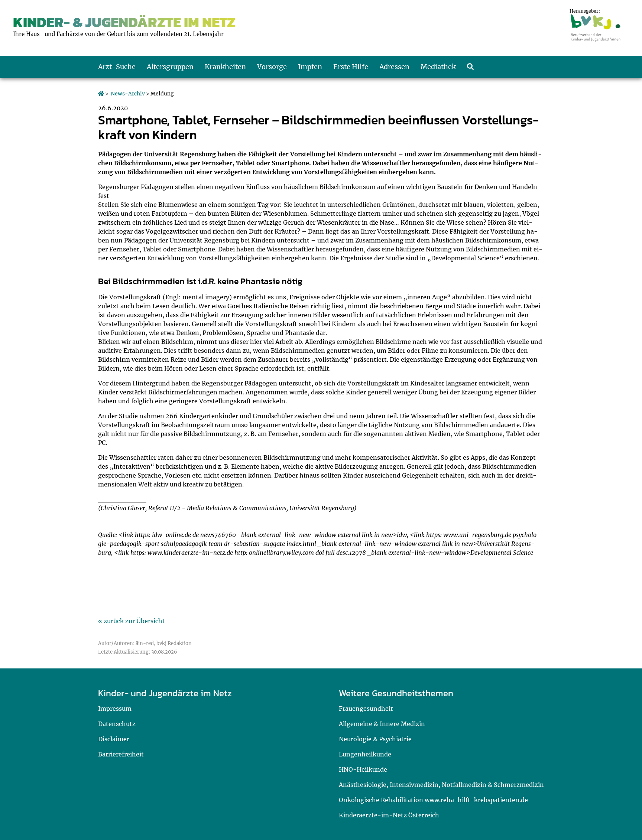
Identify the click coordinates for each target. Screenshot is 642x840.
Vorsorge (272, 66)
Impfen (310, 66)
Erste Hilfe (350, 66)
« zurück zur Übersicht (131, 621)
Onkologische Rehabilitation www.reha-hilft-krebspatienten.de (433, 800)
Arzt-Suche (117, 66)
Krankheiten (225, 66)
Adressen (394, 66)
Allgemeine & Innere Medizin (382, 723)
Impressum (115, 708)
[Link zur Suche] (470, 66)
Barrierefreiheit (121, 754)
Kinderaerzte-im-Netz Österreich (389, 815)
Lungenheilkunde (365, 754)
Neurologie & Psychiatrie (375, 739)
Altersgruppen (170, 66)
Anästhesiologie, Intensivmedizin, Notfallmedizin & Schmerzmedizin (441, 784)
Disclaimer (113, 739)
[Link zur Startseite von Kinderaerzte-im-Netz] (101, 93)
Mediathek (438, 66)
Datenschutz (117, 723)
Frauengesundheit (366, 708)
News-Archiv (128, 93)
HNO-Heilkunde (363, 769)
